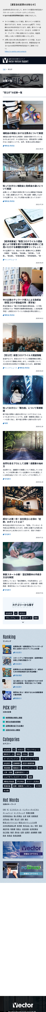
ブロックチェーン (12, 618)
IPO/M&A (20, 781)
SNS (4, 809)
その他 (38, 786)
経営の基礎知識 (28, 763)
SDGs (25, 754)
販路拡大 (16, 768)
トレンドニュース (29, 768)
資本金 (17, 832)
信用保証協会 (8, 816)
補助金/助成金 (9, 781)
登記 (40, 826)
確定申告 (6, 829)
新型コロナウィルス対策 (28, 822)
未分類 (6, 790)
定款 (22, 819)
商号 (12, 819)
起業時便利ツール (21, 772)
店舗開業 (16, 763)
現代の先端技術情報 (13, 721)
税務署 (12, 829)
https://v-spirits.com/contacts (15, 51)
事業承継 (7, 786)
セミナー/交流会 (33, 781)
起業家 (27, 832)
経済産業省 (34, 829)
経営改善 (25, 829)
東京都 (19, 826)
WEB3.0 (22, 613)
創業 (28, 816)
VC (8, 809)
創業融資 (34, 816)
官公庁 (17, 819)
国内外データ (26, 618)
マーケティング (19, 813)
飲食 (4, 835)
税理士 (18, 829)
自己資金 (6, 832)
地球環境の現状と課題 (14, 717)
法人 (32, 826)
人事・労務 (8, 772)
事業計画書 (30, 813)
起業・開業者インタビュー (23, 786)
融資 (12, 832)
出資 (24, 816)
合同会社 (6, 819)
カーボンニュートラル (29, 759)
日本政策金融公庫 (9, 826)
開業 (40, 832)
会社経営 (9, 613)
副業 (30, 777)
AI (16, 613)
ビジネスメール (15, 809)
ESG (31, 754)
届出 (26, 819)
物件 (36, 826)
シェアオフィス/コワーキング (15, 777)
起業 (22, 832)
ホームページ (8, 813)
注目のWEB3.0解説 (13, 730)
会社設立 (7, 763)
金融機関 (34, 832)
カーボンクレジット (11, 759)
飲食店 (9, 835)
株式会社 (26, 826)
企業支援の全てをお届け (15, 726)
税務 (40, 768)
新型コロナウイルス (10, 822)
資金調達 (7, 768)
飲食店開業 (17, 835)
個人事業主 (18, 816)
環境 (36, 618)
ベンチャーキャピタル (30, 809)
